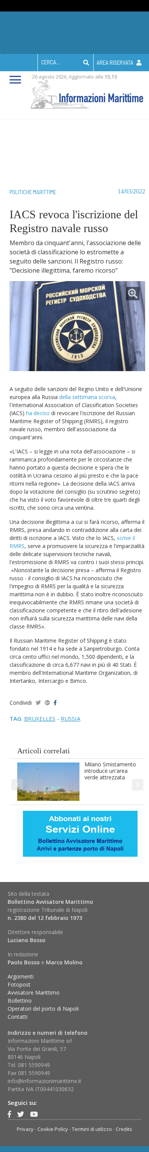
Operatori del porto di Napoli (43, 1008)
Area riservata (115, 62)
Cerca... (50, 62)
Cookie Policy (52, 1129)
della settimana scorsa (87, 397)
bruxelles (39, 718)
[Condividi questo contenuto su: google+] (47, 702)
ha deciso (38, 413)
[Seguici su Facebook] (9, 1114)
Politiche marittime (33, 191)
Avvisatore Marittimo (34, 992)
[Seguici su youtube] (34, 1114)
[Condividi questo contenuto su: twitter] (38, 702)
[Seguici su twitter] (20, 1114)
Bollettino (20, 1000)
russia (70, 718)
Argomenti (21, 976)
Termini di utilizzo (92, 1129)
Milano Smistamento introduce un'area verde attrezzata (110, 771)
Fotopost (19, 984)
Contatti (18, 1016)
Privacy (25, 1129)
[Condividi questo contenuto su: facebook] (55, 702)
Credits (124, 1129)
